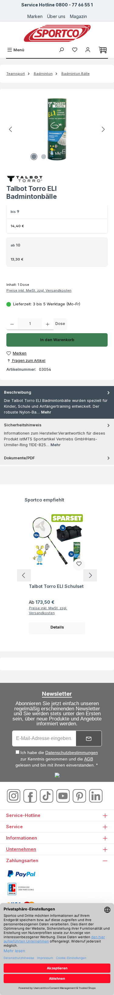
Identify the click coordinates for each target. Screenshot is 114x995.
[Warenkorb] (103, 50)
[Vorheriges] (11, 129)
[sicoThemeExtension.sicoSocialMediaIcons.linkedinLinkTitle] (95, 795)
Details (57, 627)
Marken (35, 16)
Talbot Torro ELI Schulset (56, 586)
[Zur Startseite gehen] (57, 33)
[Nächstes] (103, 129)
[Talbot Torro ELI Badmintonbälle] (57, 129)
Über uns (56, 16)
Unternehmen (21, 849)
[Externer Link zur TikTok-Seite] (47, 795)
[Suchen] (61, 50)
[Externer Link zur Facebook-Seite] (30, 795)
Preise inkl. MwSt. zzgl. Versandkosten (38, 290)
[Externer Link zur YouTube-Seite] (63, 795)
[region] (57, 129)
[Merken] (79, 565)
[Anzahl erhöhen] (47, 324)
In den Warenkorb (57, 339)
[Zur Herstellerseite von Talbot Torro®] (57, 179)
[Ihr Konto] (88, 50)
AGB (88, 758)
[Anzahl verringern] (12, 324)
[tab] (57, 402)
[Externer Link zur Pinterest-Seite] (80, 795)
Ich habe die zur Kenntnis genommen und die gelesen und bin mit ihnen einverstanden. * (57, 758)
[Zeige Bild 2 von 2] (43, 156)
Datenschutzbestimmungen (71, 752)
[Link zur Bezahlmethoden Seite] (21, 873)
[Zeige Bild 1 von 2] (34, 156)
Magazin (78, 16)
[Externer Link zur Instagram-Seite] (14, 795)
